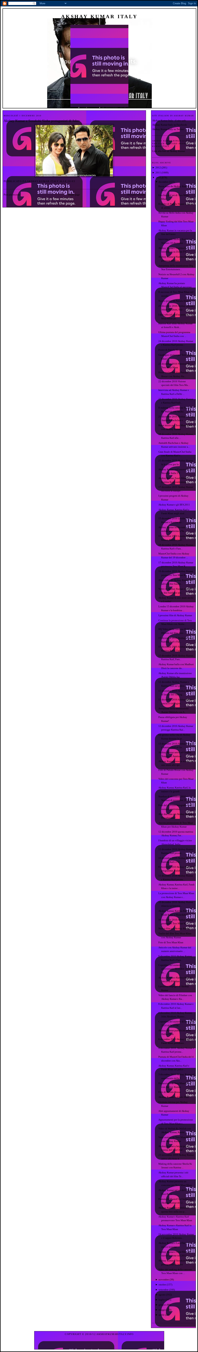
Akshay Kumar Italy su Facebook (169, 124)
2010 (158, 177)
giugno (162, 1304)
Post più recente (12, 194)
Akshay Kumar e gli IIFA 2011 (174, 504)
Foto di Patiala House (169, 1092)
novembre (164, 1279)
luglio (162, 1299)
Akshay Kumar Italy (99, 16)
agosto (162, 1294)
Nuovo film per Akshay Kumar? (174, 928)
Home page (74, 194)
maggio (162, 1309)
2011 (158, 172)
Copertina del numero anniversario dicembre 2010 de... (174, 969)
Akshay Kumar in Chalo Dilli (173, 1097)
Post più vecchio (136, 194)
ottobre (162, 1284)
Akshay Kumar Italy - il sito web (169, 120)
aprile (162, 1314)
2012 (158, 167)
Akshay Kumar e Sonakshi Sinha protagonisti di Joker (42, 121)
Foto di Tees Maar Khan (170, 942)
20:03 (71, 181)
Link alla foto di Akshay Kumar (168, 151)
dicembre (163, 181)
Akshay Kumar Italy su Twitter (168, 129)
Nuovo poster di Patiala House (174, 300)
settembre (164, 1289)
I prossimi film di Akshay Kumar (175, 615)
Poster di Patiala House (170, 349)
